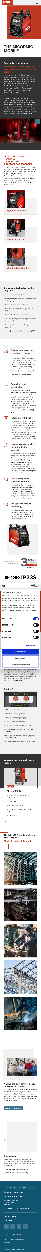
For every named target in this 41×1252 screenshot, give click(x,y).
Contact (9, 1208)
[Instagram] (6, 1226)
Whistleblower (8, 1242)
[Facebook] (19, 1226)
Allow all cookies (20, 651)
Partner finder (10, 1216)
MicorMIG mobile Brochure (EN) (17, 1173)
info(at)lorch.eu (14, 1196)
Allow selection (20, 658)
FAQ (5, 1239)
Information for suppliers (17, 1239)
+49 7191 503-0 (15, 1192)
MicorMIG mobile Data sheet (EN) (17, 1169)
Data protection (16, 1234)
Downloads (8, 1220)
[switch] (36, 625)
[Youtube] (25, 1226)
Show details (30, 645)
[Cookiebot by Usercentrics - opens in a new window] (30, 585)
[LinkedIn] (12, 1226)
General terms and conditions (12, 1237)
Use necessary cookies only (20, 664)
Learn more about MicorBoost (21, 375)
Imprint (6, 1234)
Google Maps (24, 1208)
